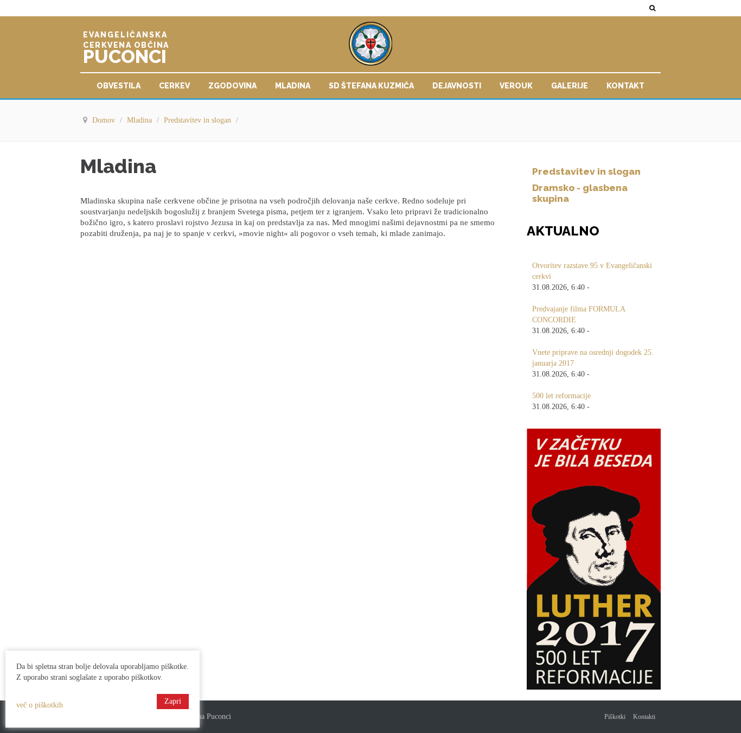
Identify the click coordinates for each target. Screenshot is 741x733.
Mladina (140, 120)
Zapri (172, 701)
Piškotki (614, 717)
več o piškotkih (39, 705)
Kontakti (644, 717)
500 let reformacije (561, 396)
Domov (104, 120)
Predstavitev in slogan (198, 120)
